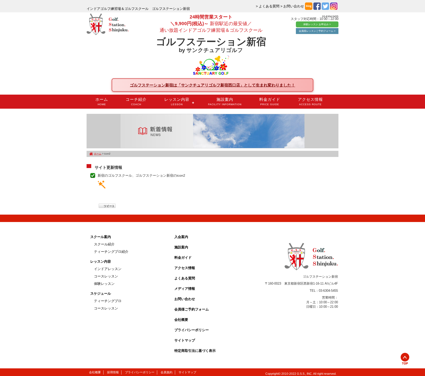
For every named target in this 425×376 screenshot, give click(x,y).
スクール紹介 (104, 244)
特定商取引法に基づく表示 (195, 351)
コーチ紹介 (136, 101)
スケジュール (100, 293)
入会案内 (181, 237)
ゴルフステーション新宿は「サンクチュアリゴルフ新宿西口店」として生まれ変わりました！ (212, 85)
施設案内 (225, 101)
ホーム (101, 101)
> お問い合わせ (292, 6)
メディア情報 (184, 289)
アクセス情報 (310, 101)
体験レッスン (104, 284)
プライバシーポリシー (191, 330)
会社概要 (181, 320)
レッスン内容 (176, 101)
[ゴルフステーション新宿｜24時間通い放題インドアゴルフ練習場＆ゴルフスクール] (108, 25)
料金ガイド (269, 101)
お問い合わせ (184, 299)
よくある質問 (184, 278)
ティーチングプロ (107, 301)
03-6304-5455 (330, 16)
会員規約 (166, 372)
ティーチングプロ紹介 (111, 252)
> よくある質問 (267, 6)
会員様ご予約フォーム (191, 309)
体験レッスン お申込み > (317, 24)
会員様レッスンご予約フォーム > (317, 31)
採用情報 (113, 372)
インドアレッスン (107, 269)
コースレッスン (106, 276)
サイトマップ (184, 340)
